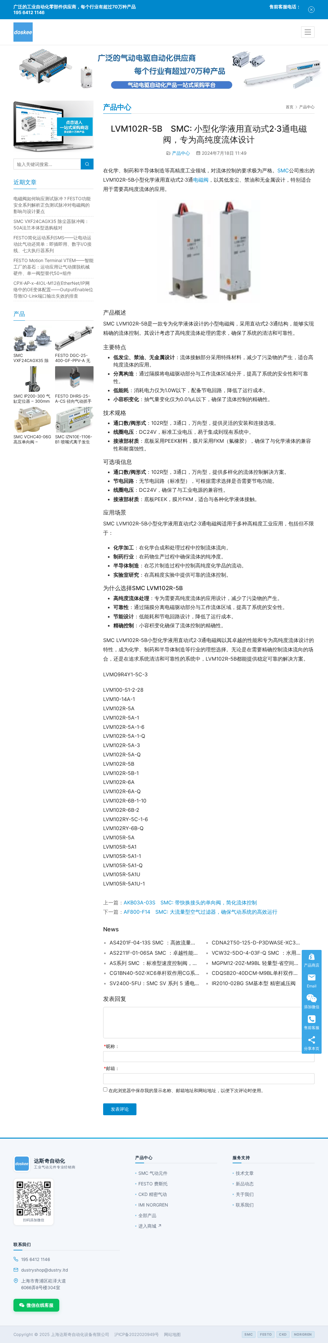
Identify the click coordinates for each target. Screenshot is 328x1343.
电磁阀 (201, 180)
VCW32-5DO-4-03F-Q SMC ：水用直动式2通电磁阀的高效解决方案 (257, 953)
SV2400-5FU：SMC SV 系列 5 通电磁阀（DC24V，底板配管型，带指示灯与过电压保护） (155, 983)
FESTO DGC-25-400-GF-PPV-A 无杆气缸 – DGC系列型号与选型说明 (72, 358)
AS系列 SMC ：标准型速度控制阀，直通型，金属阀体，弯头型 (155, 963)
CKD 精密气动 (152, 1194)
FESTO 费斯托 (153, 1183)
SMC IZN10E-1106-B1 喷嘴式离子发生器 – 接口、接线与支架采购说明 (74, 439)
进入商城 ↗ (150, 1226)
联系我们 (245, 1204)
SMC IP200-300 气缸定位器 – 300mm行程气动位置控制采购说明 (32, 398)
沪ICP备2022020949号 (136, 1334)
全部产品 (147, 1215)
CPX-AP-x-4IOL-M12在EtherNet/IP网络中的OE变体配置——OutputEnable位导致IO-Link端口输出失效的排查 (53, 289)
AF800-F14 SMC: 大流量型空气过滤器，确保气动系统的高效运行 (200, 912)
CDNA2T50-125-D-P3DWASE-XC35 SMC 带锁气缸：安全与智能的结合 (257, 942)
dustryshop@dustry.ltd (44, 1270)
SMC (283, 170)
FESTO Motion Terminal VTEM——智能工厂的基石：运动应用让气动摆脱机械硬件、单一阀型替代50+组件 (53, 267)
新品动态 (245, 1183)
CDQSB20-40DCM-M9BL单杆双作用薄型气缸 (257, 973)
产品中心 (181, 153)
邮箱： (111, 1068)
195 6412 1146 (35, 1259)
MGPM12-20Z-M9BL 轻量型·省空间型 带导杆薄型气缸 (257, 963)
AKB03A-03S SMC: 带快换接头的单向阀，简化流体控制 (190, 902)
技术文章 (245, 1173)
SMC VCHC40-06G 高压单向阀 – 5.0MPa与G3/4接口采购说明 (32, 439)
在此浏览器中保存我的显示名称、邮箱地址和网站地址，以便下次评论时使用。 (187, 1090)
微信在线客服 (40, 1305)
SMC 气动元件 (153, 1173)
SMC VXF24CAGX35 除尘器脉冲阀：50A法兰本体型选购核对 (32, 358)
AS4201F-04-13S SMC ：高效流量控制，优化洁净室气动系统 (155, 942)
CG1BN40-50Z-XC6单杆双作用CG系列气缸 (155, 973)
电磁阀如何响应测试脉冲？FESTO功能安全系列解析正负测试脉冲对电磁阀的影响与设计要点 (52, 205)
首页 (289, 106)
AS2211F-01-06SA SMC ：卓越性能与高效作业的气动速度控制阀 (155, 953)
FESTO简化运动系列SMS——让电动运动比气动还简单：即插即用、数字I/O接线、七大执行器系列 (52, 244)
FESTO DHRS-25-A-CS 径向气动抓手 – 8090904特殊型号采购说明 (74, 398)
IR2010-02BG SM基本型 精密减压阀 (254, 983)
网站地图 (172, 1334)
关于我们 (245, 1194)
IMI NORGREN (153, 1204)
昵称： (111, 1046)
